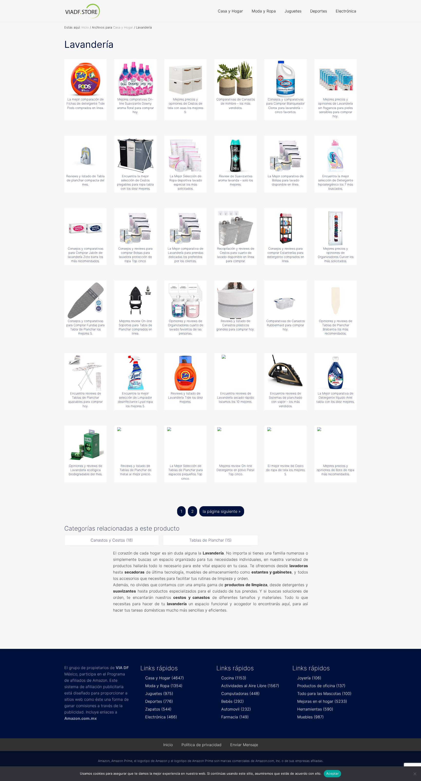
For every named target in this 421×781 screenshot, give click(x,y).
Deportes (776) (159, 701)
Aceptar (332, 773)
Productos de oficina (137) (321, 685)
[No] (414, 773)
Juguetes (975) (159, 693)
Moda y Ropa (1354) (163, 685)
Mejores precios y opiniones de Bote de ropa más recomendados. (335, 470)
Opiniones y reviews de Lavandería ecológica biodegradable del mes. (85, 470)
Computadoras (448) (240, 693)
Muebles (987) (310, 716)
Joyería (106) (309, 677)
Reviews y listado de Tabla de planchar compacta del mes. (85, 180)
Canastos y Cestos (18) (112, 540)
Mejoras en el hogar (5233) (322, 701)
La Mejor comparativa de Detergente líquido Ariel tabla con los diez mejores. (335, 398)
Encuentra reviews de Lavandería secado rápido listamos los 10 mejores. (235, 398)
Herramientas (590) (315, 709)
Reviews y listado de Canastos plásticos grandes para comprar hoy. (235, 325)
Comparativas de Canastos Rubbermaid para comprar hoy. (285, 325)
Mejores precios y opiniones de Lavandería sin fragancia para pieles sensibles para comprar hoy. (335, 108)
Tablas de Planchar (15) (210, 540)
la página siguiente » (221, 512)
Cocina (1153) (233, 677)
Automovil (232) (236, 709)
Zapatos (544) (158, 709)
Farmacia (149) (235, 716)
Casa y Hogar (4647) (164, 677)
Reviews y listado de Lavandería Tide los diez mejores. (185, 398)
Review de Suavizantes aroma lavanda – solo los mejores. (235, 180)
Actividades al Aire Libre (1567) (250, 685)
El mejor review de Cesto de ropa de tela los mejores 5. (285, 470)
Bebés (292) (232, 701)
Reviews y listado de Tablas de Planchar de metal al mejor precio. (135, 470)
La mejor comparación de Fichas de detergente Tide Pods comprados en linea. (86, 104)
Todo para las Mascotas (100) (324, 693)
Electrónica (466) (161, 716)
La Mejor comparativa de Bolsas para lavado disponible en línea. (285, 180)
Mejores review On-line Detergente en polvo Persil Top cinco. (235, 470)
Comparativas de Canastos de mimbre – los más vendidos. (235, 104)
